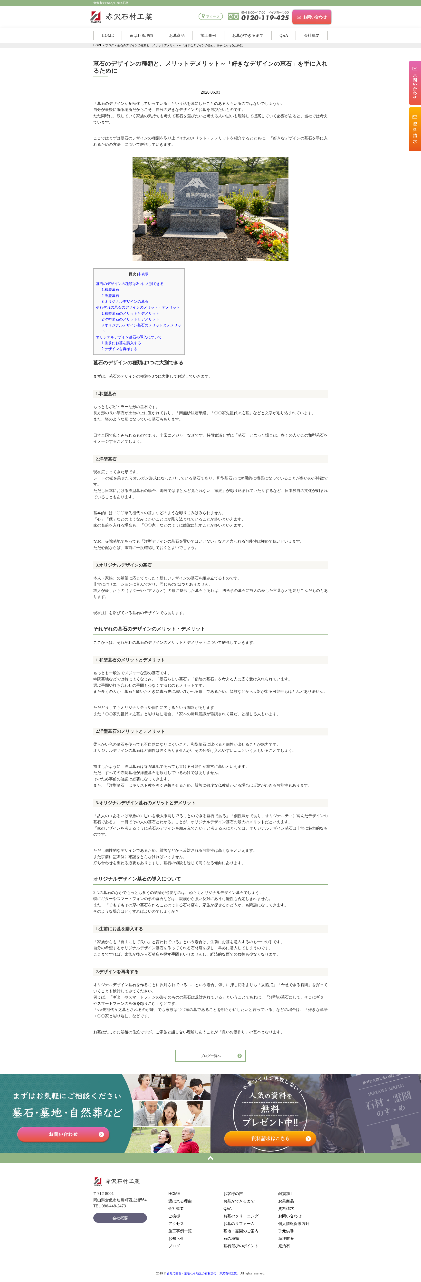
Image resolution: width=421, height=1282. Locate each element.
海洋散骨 (286, 1238)
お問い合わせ (315, 17)
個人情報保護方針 (293, 1224)
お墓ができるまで (247, 35)
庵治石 (284, 1246)
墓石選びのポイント (240, 1246)
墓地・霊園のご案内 (240, 1231)
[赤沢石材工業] (120, 17)
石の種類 (231, 1238)
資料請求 (286, 1208)
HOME (108, 35)
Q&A (283, 35)
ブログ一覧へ (210, 1056)
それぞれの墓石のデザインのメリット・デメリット (138, 307)
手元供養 (286, 1231)
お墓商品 (177, 35)
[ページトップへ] (210, 1158)
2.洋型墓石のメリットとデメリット (130, 319)
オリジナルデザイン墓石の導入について (129, 337)
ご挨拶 (174, 1216)
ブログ (174, 1246)
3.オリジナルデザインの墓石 (125, 301)
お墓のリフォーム (239, 1224)
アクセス (213, 16)
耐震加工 (286, 1194)
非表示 (143, 274)
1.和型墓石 (110, 289)
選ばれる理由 (141, 35)
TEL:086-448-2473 (109, 1206)
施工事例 (208, 35)
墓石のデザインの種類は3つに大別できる (130, 284)
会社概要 (311, 35)
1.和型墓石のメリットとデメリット (130, 313)
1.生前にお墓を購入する (121, 343)
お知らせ (176, 1238)
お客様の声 (233, 1194)
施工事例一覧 (180, 1231)
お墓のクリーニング (240, 1216)
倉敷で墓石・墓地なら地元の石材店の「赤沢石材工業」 (203, 1273)
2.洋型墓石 (110, 296)
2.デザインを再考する (119, 349)
